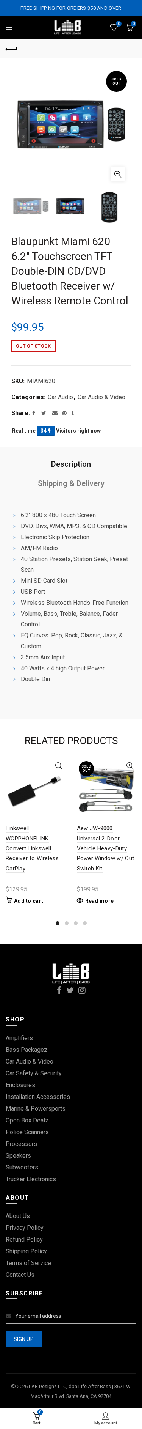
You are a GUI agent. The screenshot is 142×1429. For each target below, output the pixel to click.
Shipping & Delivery (71, 483)
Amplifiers (19, 1038)
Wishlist (119, 24)
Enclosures (20, 1085)
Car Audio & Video (101, 397)
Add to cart (28, 901)
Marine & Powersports (36, 1108)
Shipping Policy (26, 1251)
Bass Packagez (26, 1049)
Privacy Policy (25, 1227)
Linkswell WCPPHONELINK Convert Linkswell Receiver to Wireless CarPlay (32, 848)
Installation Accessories (38, 1096)
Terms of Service (28, 1263)
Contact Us (20, 1274)
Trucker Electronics (31, 1179)
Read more (99, 901)
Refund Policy (24, 1239)
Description (71, 464)
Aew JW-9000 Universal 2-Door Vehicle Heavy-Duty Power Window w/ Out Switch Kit (105, 848)
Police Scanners (27, 1132)
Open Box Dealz (27, 1120)
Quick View (59, 766)
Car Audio (60, 397)
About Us (18, 1216)
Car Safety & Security (34, 1073)
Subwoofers (22, 1167)
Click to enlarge (118, 174)
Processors (21, 1143)
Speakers (18, 1155)
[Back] (11, 48)
